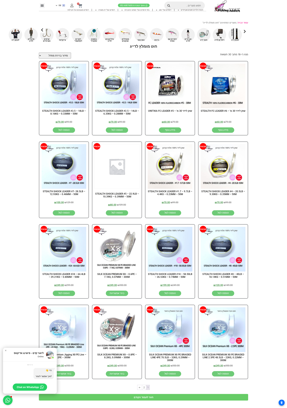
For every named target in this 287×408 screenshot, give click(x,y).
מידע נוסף (223, 130)
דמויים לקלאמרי (78, 40)
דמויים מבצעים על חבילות (78, 10)
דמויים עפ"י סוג (165, 10)
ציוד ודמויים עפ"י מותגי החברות (137, 10)
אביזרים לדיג (188, 40)
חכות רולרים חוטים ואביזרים (192, 10)
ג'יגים (156, 40)
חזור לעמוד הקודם (143, 397)
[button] (42, 5)
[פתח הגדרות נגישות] (282, 403)
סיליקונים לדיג (109, 40)
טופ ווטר (141, 40)
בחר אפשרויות (117, 293)
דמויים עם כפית (172, 40)
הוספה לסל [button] (117, 130)
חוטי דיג (203, 40)
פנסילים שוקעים (125, 40)
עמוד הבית (243, 22)
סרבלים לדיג (31, 40)
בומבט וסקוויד (94, 40)
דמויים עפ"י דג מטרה (106, 10)
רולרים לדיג (219, 40)
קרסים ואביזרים (47, 40)
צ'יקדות (62, 40)
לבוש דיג (15, 40)
